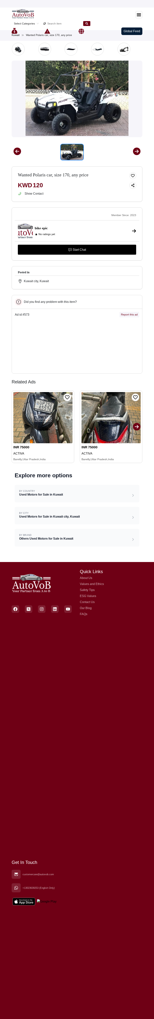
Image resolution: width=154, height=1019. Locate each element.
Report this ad (129, 314)
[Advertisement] (77, 347)
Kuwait (16, 35)
